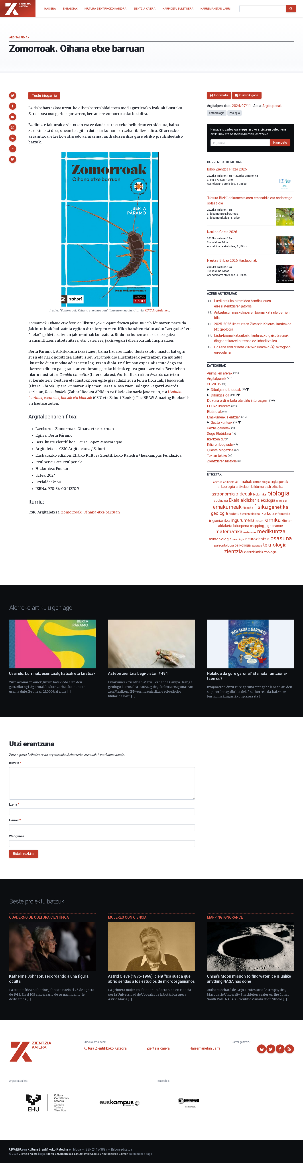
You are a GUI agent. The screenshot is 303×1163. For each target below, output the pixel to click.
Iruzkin (15, 763)
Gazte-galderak (218, 428)
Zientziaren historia (221, 461)
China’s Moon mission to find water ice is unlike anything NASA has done (249, 979)
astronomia (223, 494)
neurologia (238, 539)
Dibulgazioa (220, 395)
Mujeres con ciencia (127, 917)
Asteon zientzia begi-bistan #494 (138, 673)
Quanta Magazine (220, 450)
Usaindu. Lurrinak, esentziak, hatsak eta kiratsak (52, 673)
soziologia (257, 545)
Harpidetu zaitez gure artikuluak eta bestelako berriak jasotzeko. (248, 132)
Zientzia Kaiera (158, 1048)
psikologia (243, 545)
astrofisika (273, 486)
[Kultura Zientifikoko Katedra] (48, 1103)
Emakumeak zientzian (223, 417)
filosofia (247, 507)
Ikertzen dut (216, 439)
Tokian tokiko (217, 456)
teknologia (275, 545)
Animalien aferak (219, 373)
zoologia (234, 113)
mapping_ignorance (266, 525)
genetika (278, 507)
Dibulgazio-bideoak (226, 390)
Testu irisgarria (44, 95)
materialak (249, 532)
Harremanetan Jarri (205, 1048)
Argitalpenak (19, 37)
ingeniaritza (219, 520)
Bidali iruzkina (23, 854)
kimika (272, 520)
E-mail (15, 820)
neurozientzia (257, 539)
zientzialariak (253, 552)
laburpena (241, 525)
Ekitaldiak (214, 412)
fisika (261, 506)
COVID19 (214, 384)
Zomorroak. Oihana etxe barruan (90, 512)
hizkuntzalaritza (250, 513)
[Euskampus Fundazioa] (120, 1103)
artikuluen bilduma (250, 487)
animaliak (243, 481)
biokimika (259, 494)
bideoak (244, 494)
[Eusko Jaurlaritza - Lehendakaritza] (188, 1103)
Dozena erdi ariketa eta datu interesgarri (237, 400)
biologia (278, 493)
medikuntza (271, 531)
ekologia (268, 500)
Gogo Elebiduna (219, 434)
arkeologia (226, 487)
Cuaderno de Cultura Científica (39, 917)
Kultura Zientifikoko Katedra (105, 1048)
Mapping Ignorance (225, 917)
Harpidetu (280, 142)
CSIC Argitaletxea (157, 310)
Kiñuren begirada (220, 444)
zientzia (233, 551)
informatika (282, 513)
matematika (228, 531)
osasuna (281, 538)
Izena (14, 804)
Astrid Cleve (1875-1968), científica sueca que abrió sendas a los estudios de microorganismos (151, 979)
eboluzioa (221, 501)
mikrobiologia (220, 539)
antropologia (261, 481)
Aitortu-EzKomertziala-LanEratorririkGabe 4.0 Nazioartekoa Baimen (86, 1153)
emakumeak (227, 507)
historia (234, 513)
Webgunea (16, 836)
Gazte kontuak (221, 422)
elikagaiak (281, 500)
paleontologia (224, 545)
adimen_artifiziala (223, 481)
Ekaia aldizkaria (244, 500)
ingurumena (242, 520)
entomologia (216, 113)
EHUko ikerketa (218, 406)
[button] (12, 95)
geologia (219, 513)
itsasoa (259, 521)
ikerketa (267, 513)
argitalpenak (279, 481)
